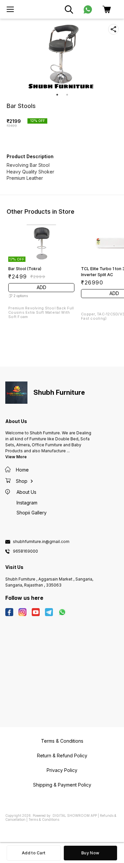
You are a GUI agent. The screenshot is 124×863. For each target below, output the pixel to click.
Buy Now (90, 852)
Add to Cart (33, 852)
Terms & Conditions (43, 819)
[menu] (10, 9)
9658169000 (25, 551)
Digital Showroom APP (75, 815)
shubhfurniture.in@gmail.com (41, 541)
